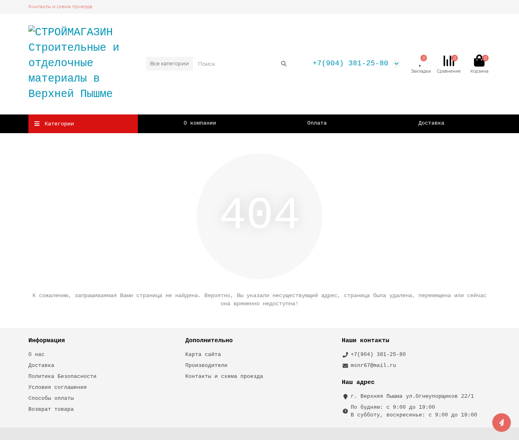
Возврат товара (51, 409)
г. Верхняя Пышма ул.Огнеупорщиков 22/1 (412, 396)
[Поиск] (284, 63)
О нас (36, 355)
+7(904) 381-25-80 (350, 63)
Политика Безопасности (62, 376)
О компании (200, 123)
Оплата (317, 123)
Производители (206, 365)
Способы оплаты (51, 398)
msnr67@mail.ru (373, 365)
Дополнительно (209, 340)
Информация (46, 340)
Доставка (431, 123)
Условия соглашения (57, 387)
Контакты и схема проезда (60, 6)
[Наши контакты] (501, 422)
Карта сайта (203, 355)
